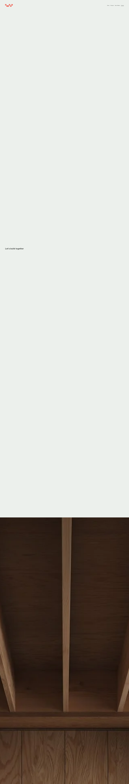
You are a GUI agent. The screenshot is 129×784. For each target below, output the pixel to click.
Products (112, 5)
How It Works (117, 5)
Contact (122, 5)
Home (108, 5)
